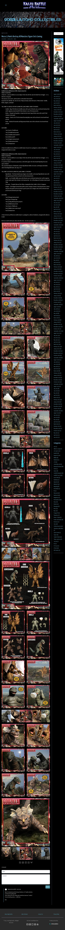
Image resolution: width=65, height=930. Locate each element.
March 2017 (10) (57, 344)
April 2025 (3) (57, 129)
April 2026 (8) (57, 103)
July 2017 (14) (57, 335)
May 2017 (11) (57, 340)
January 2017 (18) (57, 348)
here (34, 220)
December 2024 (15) (58, 138)
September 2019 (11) (58, 278)
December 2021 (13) (58, 218)
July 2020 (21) (57, 255)
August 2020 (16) (57, 253)
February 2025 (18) (58, 134)
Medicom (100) (57, 495)
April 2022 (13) (57, 209)
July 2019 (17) (57, 282)
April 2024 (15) (57, 156)
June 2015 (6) (57, 390)
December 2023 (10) (58, 165)
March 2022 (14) (57, 211)
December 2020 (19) (58, 244)
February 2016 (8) (57, 373)
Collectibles (4, 39)
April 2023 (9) (57, 182)
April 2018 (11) (57, 315)
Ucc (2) (55, 543)
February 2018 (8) (57, 320)
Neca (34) (56, 508)
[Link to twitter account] (30, 924)
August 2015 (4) (57, 386)
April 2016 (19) (57, 368)
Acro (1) (55, 446)
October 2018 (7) (57, 302)
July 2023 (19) (57, 176)
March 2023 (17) (57, 185)
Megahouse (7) (57, 497)
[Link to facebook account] (27, 924)
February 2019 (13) (58, 293)
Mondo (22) (56, 504)
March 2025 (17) (57, 131)
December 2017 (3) (58, 324)
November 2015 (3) (58, 379)
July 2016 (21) (57, 362)
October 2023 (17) (58, 169)
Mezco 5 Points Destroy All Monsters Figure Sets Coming (22, 36)
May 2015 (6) (56, 393)
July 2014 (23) (57, 415)
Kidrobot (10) (57, 484)
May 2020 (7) (56, 260)
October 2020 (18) (58, 249)
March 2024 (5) (57, 158)
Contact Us (40, 914)
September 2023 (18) (58, 171)
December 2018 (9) (58, 298)
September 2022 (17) (58, 198)
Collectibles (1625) (58, 464)
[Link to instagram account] (35, 924)
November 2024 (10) (58, 140)
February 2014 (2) (57, 426)
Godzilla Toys (10, 39)
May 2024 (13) (57, 154)
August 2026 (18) (57, 94)
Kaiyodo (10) (56, 482)
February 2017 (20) (58, 346)
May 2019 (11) (57, 286)
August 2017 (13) (57, 333)
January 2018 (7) (57, 322)
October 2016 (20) (58, 355)
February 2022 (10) (58, 213)
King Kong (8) (56, 486)
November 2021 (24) (58, 220)
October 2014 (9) (57, 408)
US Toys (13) (56, 546)
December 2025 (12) (58, 112)
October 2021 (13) (58, 222)
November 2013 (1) (58, 428)
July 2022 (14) (57, 202)
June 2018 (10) (57, 311)
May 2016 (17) (57, 366)
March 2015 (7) (57, 397)
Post (47, 886)
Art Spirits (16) (57, 451)
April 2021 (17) (57, 236)
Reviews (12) (56, 521)
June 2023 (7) (57, 178)
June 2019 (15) (57, 284)
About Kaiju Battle (8, 914)
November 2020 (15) (58, 247)
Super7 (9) (56, 534)
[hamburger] (6, 5)
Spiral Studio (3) (57, 532)
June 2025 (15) (57, 125)
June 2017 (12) (57, 337)
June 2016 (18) (57, 364)
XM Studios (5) (57, 550)
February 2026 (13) (58, 107)
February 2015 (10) (58, 399)
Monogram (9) (57, 506)
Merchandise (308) (58, 499)
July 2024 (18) (57, 149)
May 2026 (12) (57, 101)
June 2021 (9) (57, 231)
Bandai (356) (56, 453)
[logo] (34, 5)
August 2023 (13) (57, 174)
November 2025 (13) (58, 114)
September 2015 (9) (58, 384)
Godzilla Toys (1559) (58, 475)
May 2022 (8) (56, 207)
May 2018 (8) (56, 313)
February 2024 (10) (58, 160)
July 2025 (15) (57, 123)
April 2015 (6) (57, 395)
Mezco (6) (56, 502)
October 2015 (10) (58, 382)
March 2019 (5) (57, 291)
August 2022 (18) (57, 200)
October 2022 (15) (58, 196)
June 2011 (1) (57, 437)
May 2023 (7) (56, 180)
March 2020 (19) (57, 264)
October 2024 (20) (58, 143)
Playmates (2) (57, 515)
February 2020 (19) (58, 267)
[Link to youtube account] (32, 924)
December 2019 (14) (58, 271)
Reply (5, 899)
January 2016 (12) (57, 375)
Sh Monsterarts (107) (58, 526)
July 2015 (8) (56, 388)
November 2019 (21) (58, 273)
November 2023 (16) (58, 167)
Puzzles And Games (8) (58, 519)
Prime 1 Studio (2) (57, 517)
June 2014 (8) (57, 417)
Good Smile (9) (57, 477)
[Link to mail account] (38, 924)
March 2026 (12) (57, 105)
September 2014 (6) (58, 410)
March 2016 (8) (57, 371)
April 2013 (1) (57, 435)
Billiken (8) (56, 457)
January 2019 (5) (57, 295)
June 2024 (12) (57, 151)
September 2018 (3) (58, 304)
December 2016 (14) (58, 351)
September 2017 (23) (58, 331)
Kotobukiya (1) (57, 488)
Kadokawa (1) (56, 479)
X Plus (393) (56, 548)
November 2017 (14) (58, 326)
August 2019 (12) (57, 280)
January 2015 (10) (57, 402)
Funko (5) (56, 468)
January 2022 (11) (57, 216)
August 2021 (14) (57, 227)
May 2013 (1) (56, 433)
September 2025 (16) (58, 118)
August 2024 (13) (57, 147)
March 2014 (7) (57, 424)
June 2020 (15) (57, 258)
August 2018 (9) (57, 306)
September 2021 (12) (58, 224)
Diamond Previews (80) (58, 466)
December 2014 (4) (58, 404)
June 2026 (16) (57, 98)
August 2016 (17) (57, 359)
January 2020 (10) (57, 269)
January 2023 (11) (57, 189)
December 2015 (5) (58, 377)
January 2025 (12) (57, 136)
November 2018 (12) (58, 300)
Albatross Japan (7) (58, 448)
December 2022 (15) (58, 191)
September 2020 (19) (58, 251)
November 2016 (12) (58, 353)
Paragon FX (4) (57, 513)
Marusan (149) (57, 493)
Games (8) (56, 471)
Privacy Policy (56, 914)
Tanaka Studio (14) (58, 537)
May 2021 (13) (57, 233)
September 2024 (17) (58, 145)
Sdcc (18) (56, 524)
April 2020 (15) (57, 262)
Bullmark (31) (56, 459)
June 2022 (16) (57, 205)
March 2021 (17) (57, 238)
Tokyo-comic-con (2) (58, 539)
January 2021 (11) (57, 242)
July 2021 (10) (57, 229)
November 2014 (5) (58, 406)
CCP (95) (55, 462)
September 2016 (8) (58, 357)
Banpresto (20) (57, 455)
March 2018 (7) (57, 317)
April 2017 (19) (57, 342)
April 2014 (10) (57, 421)
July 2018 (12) (57, 309)
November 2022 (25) (58, 193)
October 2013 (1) (57, 430)
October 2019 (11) (58, 275)
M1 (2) (55, 490)
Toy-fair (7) (56, 541)
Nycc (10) (56, 510)
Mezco (15, 39)
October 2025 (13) (58, 116)
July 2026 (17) (57, 96)
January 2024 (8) (57, 162)
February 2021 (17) (58, 240)
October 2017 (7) (57, 329)
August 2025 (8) (57, 120)
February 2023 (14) (58, 187)
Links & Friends (24, 914)
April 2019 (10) (57, 289)
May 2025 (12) (57, 127)
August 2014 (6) (57, 413)
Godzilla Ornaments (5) (58, 473)
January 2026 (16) (57, 109)
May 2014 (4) (56, 419)
